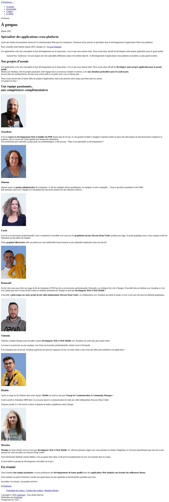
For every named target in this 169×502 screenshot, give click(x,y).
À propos (10, 7)
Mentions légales (51, 490)
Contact (9, 11)
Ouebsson (21, 495)
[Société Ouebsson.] (6, 2)
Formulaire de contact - (16, 490)
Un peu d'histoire (54, 47)
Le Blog (9, 14)
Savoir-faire (11, 9)
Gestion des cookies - (35, 490)
